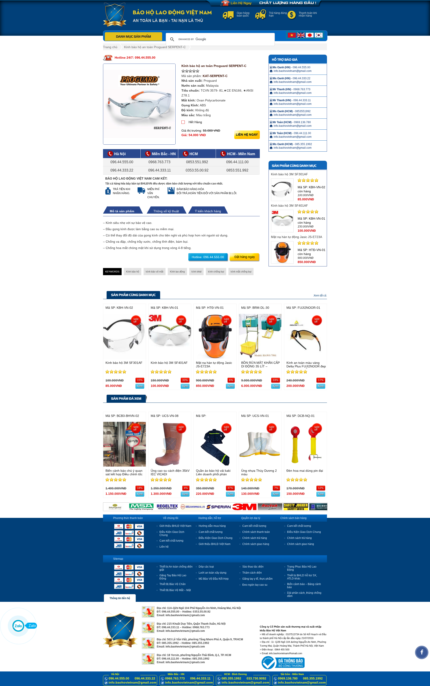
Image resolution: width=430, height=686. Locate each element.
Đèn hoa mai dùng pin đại (304, 470)
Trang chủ (110, 47)
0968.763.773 (159, 162)
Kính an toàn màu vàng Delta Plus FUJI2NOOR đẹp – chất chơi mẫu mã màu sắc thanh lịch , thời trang (306, 368)
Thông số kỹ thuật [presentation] (166, 211)
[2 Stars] (187, 71)
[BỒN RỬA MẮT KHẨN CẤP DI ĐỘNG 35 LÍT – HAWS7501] (260, 357)
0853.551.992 (197, 162)
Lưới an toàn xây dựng (212, 572)
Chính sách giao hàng (255, 544)
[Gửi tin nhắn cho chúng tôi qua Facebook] (421, 652)
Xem (140, 386)
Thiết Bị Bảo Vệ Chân (172, 584)
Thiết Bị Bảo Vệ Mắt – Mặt (175, 590)
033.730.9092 (256, 678)
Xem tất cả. (320, 295)
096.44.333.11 (159, 170)
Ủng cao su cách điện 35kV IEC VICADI (170, 472)
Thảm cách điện (252, 572)
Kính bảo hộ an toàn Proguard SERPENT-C (155, 47)
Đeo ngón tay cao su (254, 584)
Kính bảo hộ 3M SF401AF (289, 205)
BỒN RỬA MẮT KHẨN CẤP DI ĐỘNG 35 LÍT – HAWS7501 (260, 366)
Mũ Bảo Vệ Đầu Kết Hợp (214, 578)
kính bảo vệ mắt (154, 271)
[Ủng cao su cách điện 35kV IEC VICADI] (169, 465)
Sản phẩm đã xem (126, 398)
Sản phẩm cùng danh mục (133, 295)
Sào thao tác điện (253, 566)
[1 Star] (183, 71)
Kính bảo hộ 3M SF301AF (289, 174)
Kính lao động (177, 271)
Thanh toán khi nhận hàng (308, 14)
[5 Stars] (197, 71)
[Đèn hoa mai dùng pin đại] (305, 465)
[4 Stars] (194, 71)
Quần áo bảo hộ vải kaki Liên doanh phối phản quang (213, 474)
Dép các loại (206, 566)
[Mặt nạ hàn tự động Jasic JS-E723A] (215, 357)
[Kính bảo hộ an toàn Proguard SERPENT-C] (139, 104)
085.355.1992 (231, 678)
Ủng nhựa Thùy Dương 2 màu (259, 472)
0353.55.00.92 (197, 170)
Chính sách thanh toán (256, 532)
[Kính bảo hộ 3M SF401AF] (169, 357)
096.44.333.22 (121, 170)
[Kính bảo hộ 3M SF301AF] (124, 357)
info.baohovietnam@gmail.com (132, 682)
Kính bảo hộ (132, 271)
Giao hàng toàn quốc (243, 14)
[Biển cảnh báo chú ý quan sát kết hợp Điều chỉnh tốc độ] (124, 465)
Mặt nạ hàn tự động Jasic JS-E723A (296, 237)
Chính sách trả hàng (254, 538)
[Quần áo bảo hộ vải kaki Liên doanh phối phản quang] (215, 465)
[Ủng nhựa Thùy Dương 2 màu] (260, 465)
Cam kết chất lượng (171, 540)
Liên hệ (164, 546)
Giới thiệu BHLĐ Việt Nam (175, 525)
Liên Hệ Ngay (241, 3)
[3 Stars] (190, 71)
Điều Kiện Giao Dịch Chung (215, 538)
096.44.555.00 (121, 162)
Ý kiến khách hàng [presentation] (208, 211)
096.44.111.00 (237, 162)
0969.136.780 (288, 678)
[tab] (124, 211)
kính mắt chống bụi (241, 271)
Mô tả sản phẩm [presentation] (122, 211)
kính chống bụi (216, 271)
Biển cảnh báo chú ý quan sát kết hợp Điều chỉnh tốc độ (123, 474)
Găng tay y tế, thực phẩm (257, 578)
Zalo (32, 626)
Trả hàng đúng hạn (278, 14)
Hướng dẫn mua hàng (212, 525)
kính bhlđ (196, 271)
